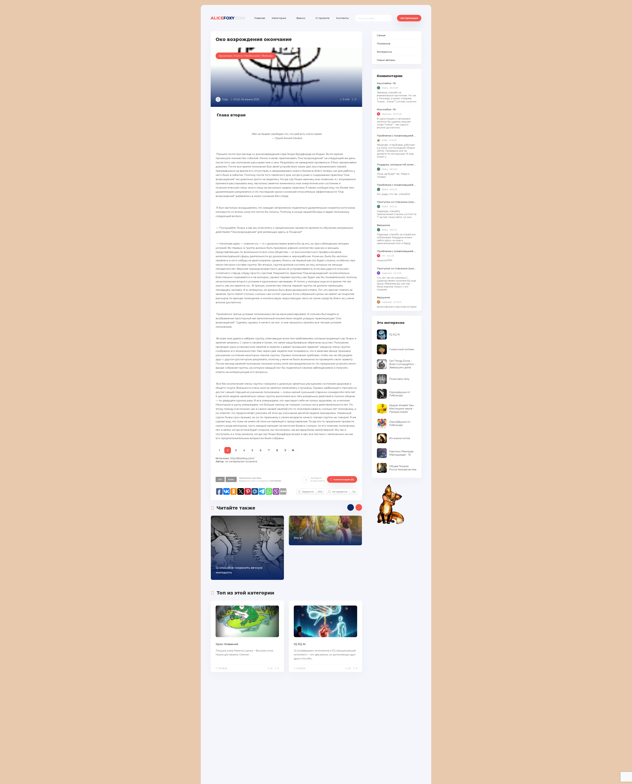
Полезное (383, 43)
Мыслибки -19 (386, 83)
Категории (279, 18)
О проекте (322, 18)
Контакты (342, 18)
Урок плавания (227, 644)
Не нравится (343, 491)
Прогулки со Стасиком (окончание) (396, 202)
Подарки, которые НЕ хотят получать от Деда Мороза (396, 164)
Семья (381, 35)
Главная (259, 18)
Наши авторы (386, 60)
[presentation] (350, 507)
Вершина (383, 225)
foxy (228, 18)
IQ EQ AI (299, 644)
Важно (300, 18)
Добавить (318, 479)
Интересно (384, 51)
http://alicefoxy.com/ (242, 458)
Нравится (312, 491)
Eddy (225, 99)
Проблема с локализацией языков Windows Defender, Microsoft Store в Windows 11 (396, 135)
